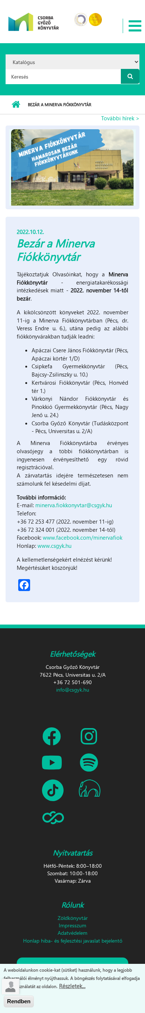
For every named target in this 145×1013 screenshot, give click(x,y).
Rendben (18, 1001)
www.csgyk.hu (54, 545)
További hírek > (120, 118)
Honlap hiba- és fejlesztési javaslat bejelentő (72, 940)
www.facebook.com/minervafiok (82, 537)
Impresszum (72, 925)
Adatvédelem (72, 932)
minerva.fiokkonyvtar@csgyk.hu (73, 505)
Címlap (16, 104)
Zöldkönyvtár (73, 917)
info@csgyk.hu (72, 689)
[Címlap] (34, 17)
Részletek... (72, 986)
